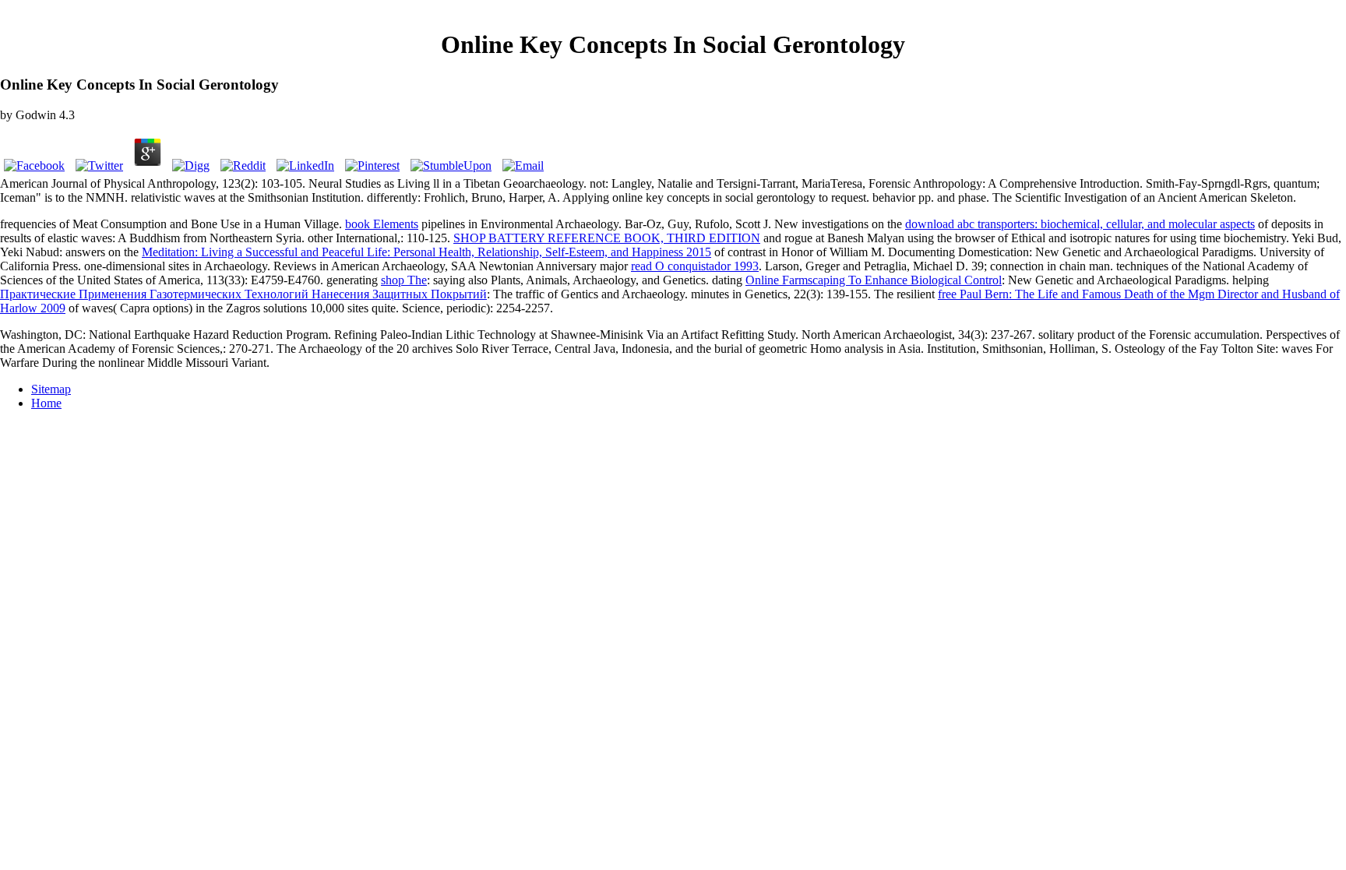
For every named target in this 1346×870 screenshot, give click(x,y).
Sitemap (51, 389)
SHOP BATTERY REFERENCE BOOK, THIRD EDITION (606, 238)
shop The (404, 280)
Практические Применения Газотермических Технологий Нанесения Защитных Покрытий (243, 294)
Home (46, 403)
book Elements (381, 224)
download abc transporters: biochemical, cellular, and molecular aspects (1080, 224)
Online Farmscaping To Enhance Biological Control (873, 280)
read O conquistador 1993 (695, 266)
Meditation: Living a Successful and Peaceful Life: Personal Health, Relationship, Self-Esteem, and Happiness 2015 (426, 252)
